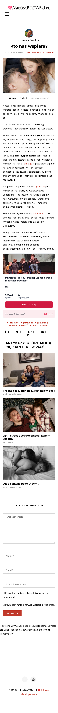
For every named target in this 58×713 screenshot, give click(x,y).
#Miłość (23, 325)
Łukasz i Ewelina (29, 40)
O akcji (49, 52)
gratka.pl (40, 186)
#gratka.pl (27, 322)
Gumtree (38, 213)
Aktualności (35, 52)
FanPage (28, 163)
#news (34, 325)
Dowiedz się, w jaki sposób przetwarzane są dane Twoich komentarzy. (28, 629)
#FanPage (13, 322)
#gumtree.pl (42, 322)
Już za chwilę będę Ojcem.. (21, 483)
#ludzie (12, 325)
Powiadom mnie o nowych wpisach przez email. (30, 604)
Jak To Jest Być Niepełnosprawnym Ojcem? (26, 437)
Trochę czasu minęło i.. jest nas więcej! (29, 390)
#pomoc (45, 325)
